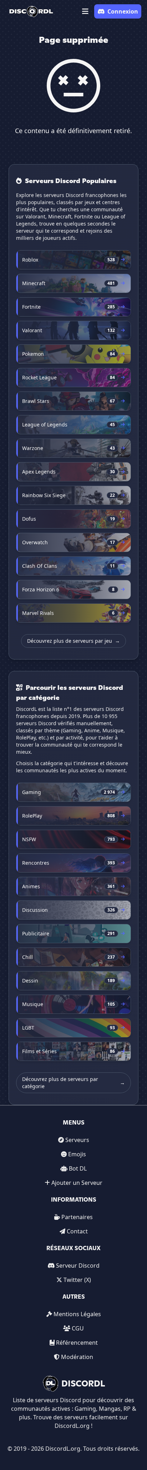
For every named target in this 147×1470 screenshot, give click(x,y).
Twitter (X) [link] (77, 1280)
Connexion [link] (122, 11)
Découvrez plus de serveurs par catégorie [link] (73, 1083)
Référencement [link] (77, 1343)
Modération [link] (77, 1357)
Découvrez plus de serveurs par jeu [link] (73, 640)
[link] (31, 11)
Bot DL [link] (78, 1168)
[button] (85, 11)
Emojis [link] (77, 1154)
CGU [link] (78, 1328)
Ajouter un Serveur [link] (76, 1183)
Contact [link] (77, 1231)
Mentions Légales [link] (77, 1314)
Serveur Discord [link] (78, 1265)
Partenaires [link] (77, 1217)
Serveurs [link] (77, 1140)
